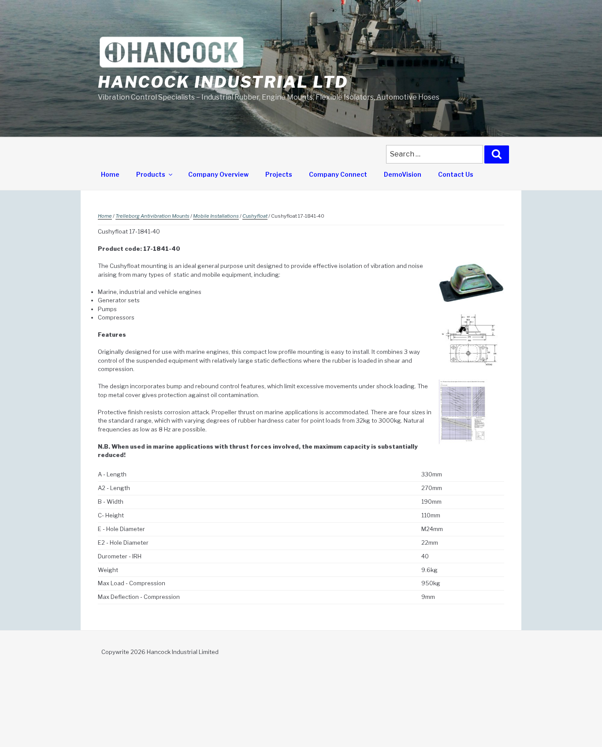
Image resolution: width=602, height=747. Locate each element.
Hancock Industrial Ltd (223, 82)
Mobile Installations (216, 216)
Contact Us (455, 174)
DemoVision (402, 174)
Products (150, 174)
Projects (278, 174)
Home (110, 174)
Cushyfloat (255, 216)
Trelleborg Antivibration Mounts (152, 216)
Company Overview (218, 174)
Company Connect (338, 174)
